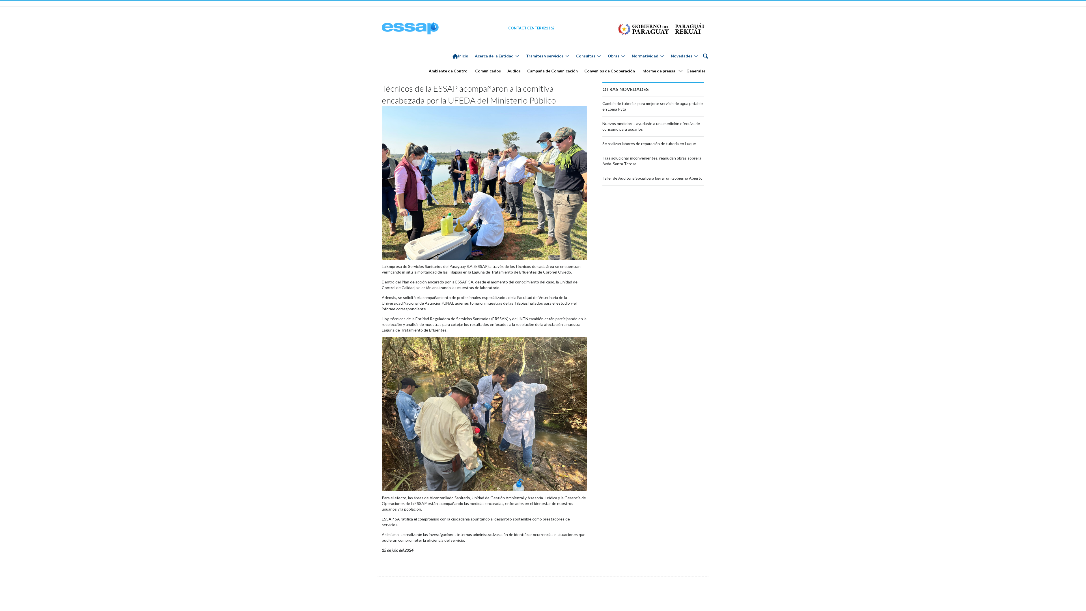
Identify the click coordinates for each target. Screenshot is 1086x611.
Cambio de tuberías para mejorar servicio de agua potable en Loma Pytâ (652, 106)
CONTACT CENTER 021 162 (531, 28)
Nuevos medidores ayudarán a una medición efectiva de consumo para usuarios (651, 126)
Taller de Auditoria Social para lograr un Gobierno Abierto (652, 178)
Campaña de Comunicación (552, 70)
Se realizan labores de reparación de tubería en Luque (649, 143)
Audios (514, 70)
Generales (696, 70)
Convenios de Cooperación (609, 70)
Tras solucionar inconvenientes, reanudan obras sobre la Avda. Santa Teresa (651, 161)
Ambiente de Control (449, 70)
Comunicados (488, 70)
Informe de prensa (658, 70)
